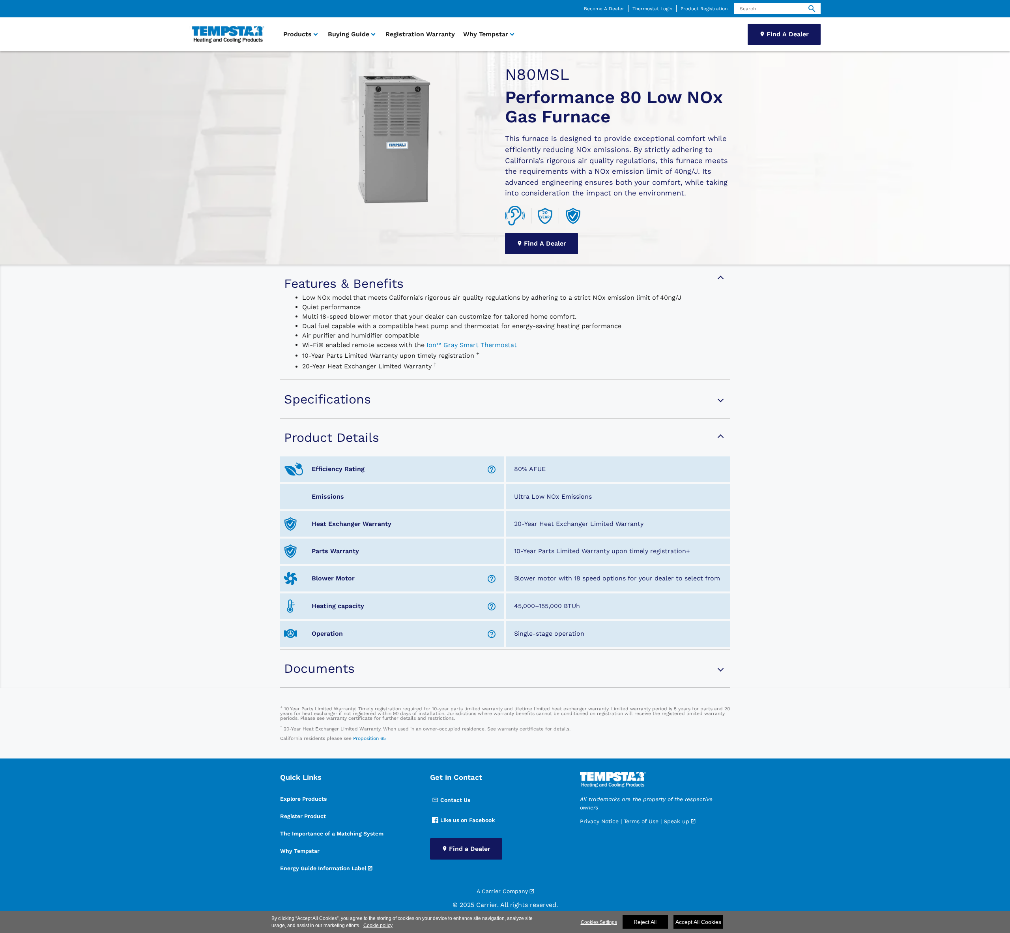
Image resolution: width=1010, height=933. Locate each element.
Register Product (303, 816)
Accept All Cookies (698, 922)
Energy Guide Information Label (323, 868)
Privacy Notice (599, 821)
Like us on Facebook (467, 820)
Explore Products (303, 799)
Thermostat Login (652, 8)
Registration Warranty (420, 34)
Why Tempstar (300, 851)
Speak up (676, 821)
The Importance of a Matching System (331, 833)
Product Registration (704, 8)
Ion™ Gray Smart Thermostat (471, 345)
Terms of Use (641, 821)
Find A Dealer (788, 34)
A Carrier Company (502, 891)
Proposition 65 (369, 738)
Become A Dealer (604, 8)
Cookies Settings (599, 922)
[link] (226, 34)
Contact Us (455, 800)
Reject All (645, 922)
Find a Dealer (469, 848)
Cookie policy (378, 925)
